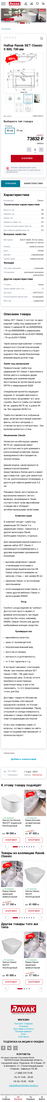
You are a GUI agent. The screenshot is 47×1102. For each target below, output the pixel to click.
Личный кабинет (23, 1032)
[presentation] (5, 846)
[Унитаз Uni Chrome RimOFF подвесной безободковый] (12, 803)
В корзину (27, 158)
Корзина (31, 1099)
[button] (3, 3)
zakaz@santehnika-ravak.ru (23, 1086)
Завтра (33, 775)
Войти (42, 1099)
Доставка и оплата (24, 1029)
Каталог (18, 1099)
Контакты (23, 1037)
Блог (23, 1034)
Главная (6, 1099)
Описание (10, 184)
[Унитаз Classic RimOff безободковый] (35, 874)
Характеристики (33, 184)
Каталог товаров (23, 1024)
